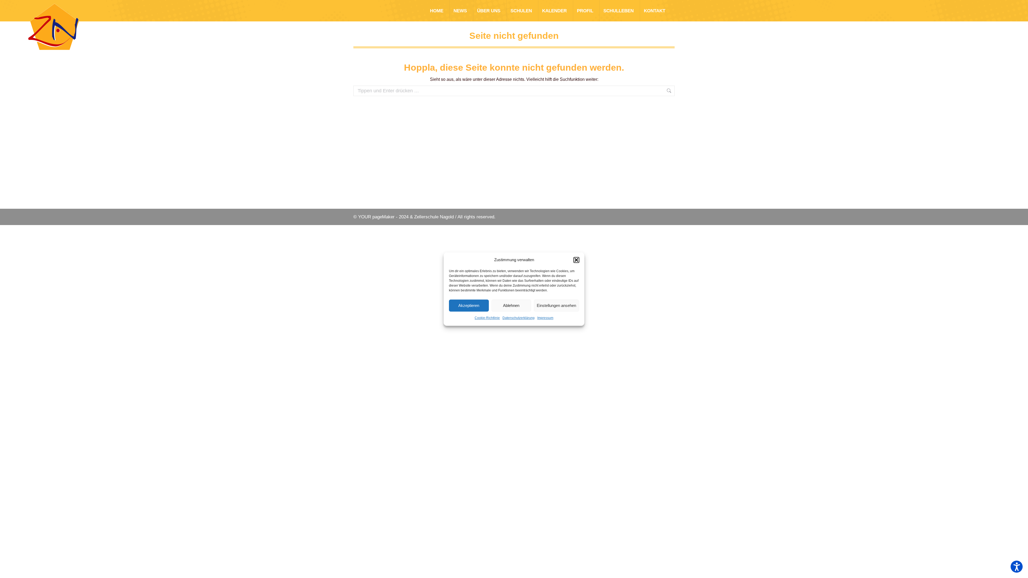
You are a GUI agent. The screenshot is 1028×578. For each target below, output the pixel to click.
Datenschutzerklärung (518, 318)
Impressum (545, 318)
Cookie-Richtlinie (487, 318)
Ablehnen (511, 305)
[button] (576, 260)
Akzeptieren (468, 305)
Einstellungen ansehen (556, 305)
